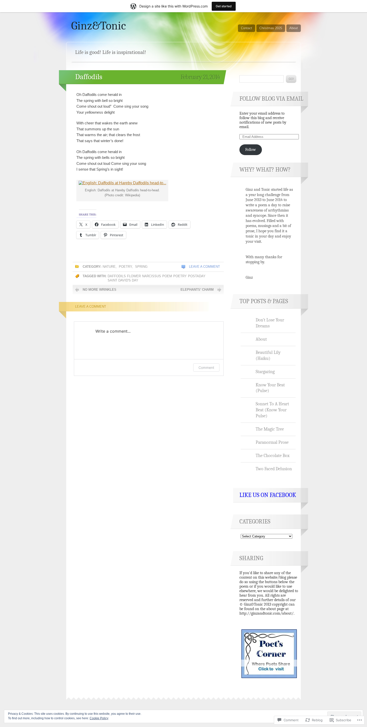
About (293, 28)
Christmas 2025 (270, 28)
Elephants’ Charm (197, 289)
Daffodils (88, 76)
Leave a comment (204, 266)
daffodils (117, 276)
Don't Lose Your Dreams (270, 323)
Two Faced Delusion (274, 469)
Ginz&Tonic (98, 25)
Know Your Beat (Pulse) (270, 388)
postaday (196, 276)
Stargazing (265, 371)
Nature (109, 266)
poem (167, 276)
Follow (250, 149)
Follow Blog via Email (271, 98)
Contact (246, 28)
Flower (134, 276)
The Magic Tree (270, 429)
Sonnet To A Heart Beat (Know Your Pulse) (272, 410)
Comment (206, 367)
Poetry (125, 266)
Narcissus (151, 276)
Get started (224, 6)
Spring (141, 266)
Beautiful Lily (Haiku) (268, 355)
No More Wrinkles (99, 289)
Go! (291, 79)
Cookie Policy (99, 718)
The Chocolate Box (273, 455)
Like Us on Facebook (267, 494)
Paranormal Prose (272, 442)
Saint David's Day (123, 280)
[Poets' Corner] (269, 677)
